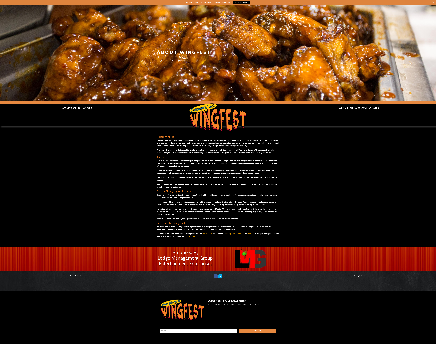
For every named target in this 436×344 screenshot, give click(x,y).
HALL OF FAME (343, 108)
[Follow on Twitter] (220, 276)
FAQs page (207, 233)
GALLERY (376, 108)
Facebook (239, 233)
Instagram (230, 233)
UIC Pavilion (240, 150)
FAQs (64, 108)
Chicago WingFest (164, 140)
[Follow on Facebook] (216, 276)
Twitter (251, 233)
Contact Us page (192, 236)
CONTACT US (88, 108)
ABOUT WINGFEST (74, 108)
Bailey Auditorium (185, 150)
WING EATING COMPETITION (360, 108)
